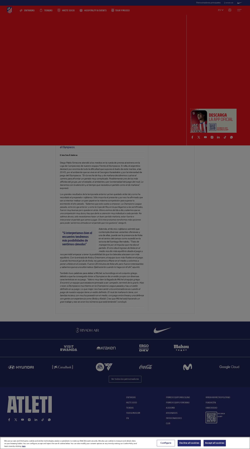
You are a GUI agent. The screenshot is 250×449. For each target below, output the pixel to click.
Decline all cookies (189, 443)
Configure (165, 443)
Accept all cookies (214, 443)
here (23, 446)
